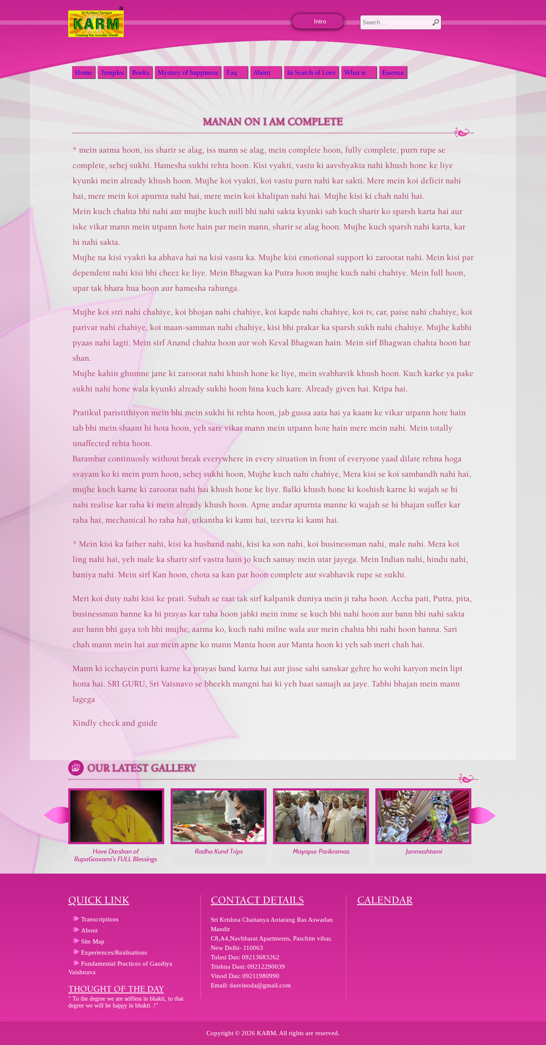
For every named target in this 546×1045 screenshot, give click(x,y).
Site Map (93, 941)
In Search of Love (311, 72)
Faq (232, 72)
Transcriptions (100, 919)
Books (140, 72)
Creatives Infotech (10, 1019)
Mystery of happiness (188, 72)
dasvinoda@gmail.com (260, 985)
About (261, 72)
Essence (393, 72)
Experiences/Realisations (114, 952)
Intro (320, 21)
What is (355, 72)
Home (83, 72)
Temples (112, 72)
